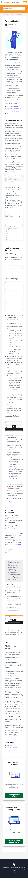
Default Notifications (12, 106)
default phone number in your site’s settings (13, 543)
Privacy (15, 872)
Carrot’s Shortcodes (12, 748)
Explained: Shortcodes (15, 498)
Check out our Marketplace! (14, 841)
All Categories (5, 14)
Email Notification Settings (14, 109)
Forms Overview (11, 745)
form (13, 137)
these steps (8, 659)
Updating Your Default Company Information (15, 502)
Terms (12, 872)
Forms (11, 14)
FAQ (8, 113)
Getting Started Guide (14, 795)
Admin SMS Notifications (13, 111)
